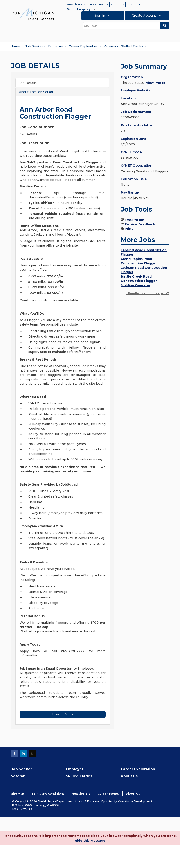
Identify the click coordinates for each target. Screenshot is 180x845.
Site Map (17, 793)
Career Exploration (83, 46)
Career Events (97, 4)
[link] (33, 14)
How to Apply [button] (62, 714)
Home (15, 46)
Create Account (144, 16)
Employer (55, 46)
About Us (117, 4)
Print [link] (129, 229)
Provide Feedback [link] (140, 224)
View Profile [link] (155, 82)
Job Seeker (34, 46)
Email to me (134, 220)
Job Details (28, 83)
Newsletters (76, 4)
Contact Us (134, 4)
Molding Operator (135, 285)
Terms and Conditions (48, 793)
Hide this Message (90, 841)
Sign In (100, 16)
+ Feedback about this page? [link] (147, 293)
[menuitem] (15, 46)
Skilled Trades (132, 46)
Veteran (110, 46)
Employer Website (135, 90)
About (36, 92)
